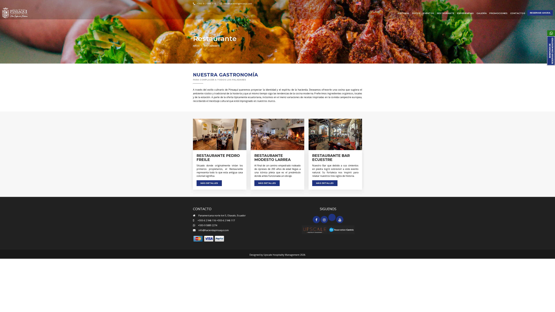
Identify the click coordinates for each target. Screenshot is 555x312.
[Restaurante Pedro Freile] (219, 134)
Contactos (517, 13)
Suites (416, 13)
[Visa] (209, 238)
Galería (482, 13)
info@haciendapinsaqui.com (237, 3)
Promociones (498, 13)
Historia (403, 13)
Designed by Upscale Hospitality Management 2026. (277, 254)
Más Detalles (209, 183)
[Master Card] (198, 238)
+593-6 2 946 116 (206, 3)
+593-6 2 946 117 (226, 220)
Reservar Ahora (540, 13)
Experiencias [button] (465, 13)
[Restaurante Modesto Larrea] (277, 134)
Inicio (196, 46)
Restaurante (445, 13)
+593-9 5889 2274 (207, 225)
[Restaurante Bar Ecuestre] (335, 134)
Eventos (428, 13)
